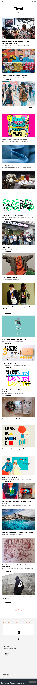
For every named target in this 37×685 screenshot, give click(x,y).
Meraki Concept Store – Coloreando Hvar (14, 339)
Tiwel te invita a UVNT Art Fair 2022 (12, 215)
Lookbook (5, 654)
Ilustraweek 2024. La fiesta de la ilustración (15, 139)
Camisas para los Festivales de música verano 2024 (17, 107)
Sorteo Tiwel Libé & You (9, 363)
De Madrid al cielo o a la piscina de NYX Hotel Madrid (17, 532)
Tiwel (4, 50)
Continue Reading (8, 47)
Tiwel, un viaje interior (8, 165)
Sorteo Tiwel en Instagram (9, 477)
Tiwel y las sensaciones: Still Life (11, 191)
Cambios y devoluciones (8, 645)
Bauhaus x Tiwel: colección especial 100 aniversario (17, 449)
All (18, 12)
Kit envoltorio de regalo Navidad (11, 418)
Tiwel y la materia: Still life (9, 277)
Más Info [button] (22, 683)
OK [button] (32, 681)
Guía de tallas (6, 655)
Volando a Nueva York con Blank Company (14, 75)
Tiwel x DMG (6, 247)
